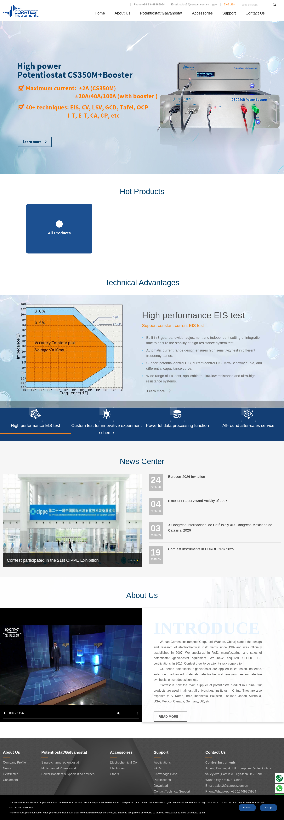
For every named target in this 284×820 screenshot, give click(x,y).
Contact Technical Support (172, 791)
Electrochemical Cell (124, 762)
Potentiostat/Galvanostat (161, 13)
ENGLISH (230, 4)
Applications (162, 762)
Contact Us (255, 13)
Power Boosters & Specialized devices (67, 774)
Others (114, 774)
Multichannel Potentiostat (58, 768)
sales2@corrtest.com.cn (231, 785)
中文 (214, 5)
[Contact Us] (279, 777)
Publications (162, 780)
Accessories (202, 13)
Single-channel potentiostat (60, 762)
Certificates (10, 774)
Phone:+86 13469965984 (149, 4)
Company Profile (14, 762)
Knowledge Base (165, 774)
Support (229, 13)
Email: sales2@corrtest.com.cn (190, 4)
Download (161, 785)
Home (100, 13)
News (7, 768)
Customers (10, 780)
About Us (122, 13)
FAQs (158, 768)
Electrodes (117, 768)
